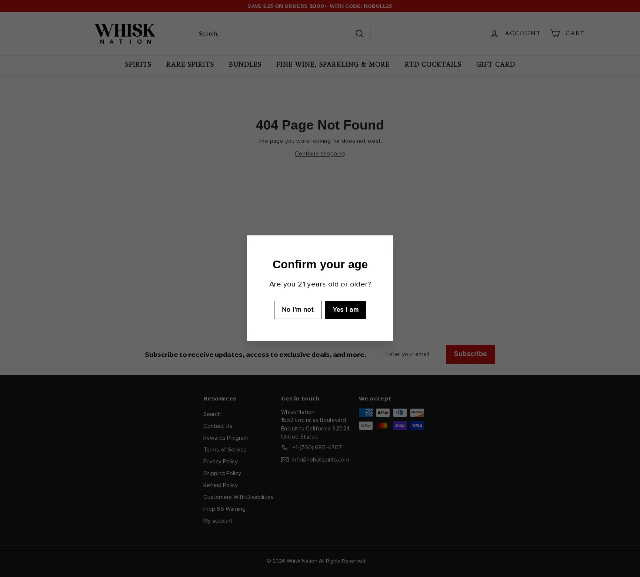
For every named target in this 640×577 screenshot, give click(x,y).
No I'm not (297, 309)
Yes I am (346, 309)
